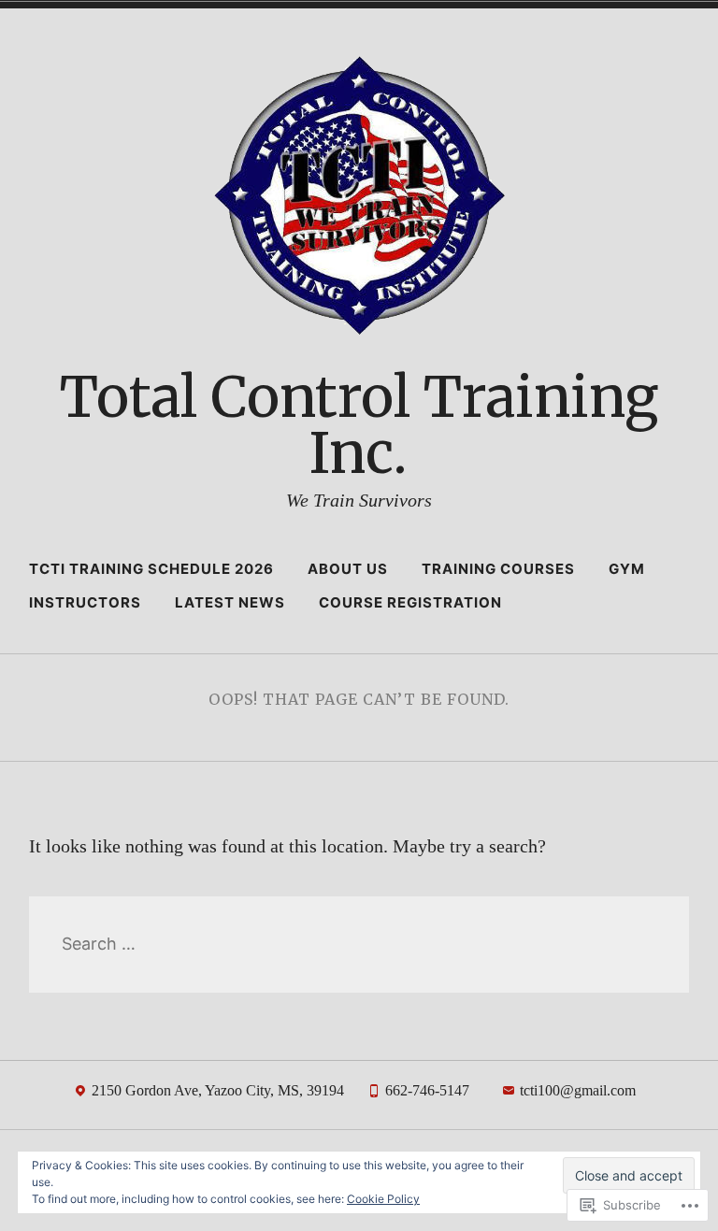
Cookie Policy (383, 1199)
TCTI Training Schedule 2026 (151, 569)
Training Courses (498, 569)
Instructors (85, 602)
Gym (627, 569)
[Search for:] (359, 943)
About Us (348, 569)
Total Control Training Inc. (359, 425)
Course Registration (410, 602)
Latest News (230, 602)
